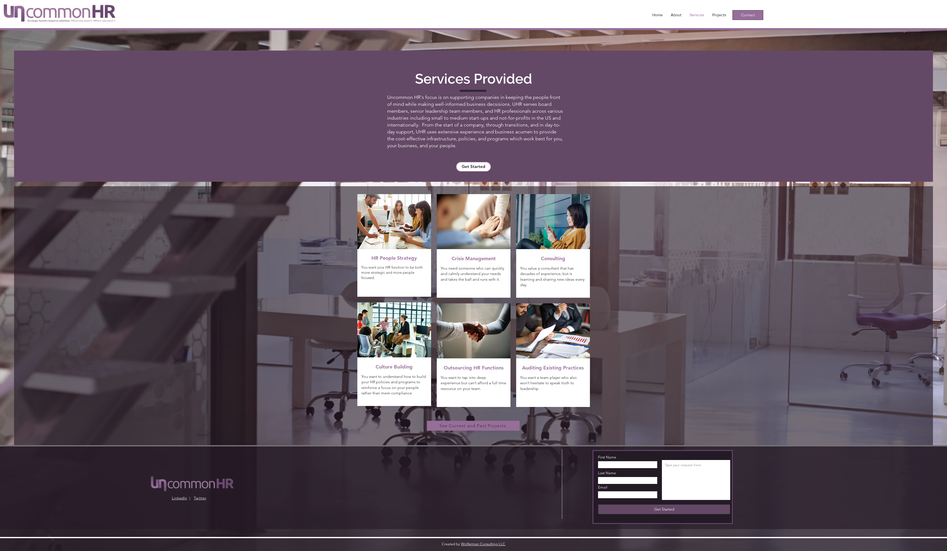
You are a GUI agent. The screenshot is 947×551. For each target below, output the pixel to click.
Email (602, 487)
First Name (607, 457)
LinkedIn (179, 498)
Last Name (607, 473)
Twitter (200, 498)
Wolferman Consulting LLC (483, 544)
